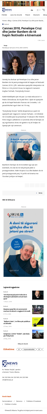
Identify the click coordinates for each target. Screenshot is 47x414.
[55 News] (7, 10)
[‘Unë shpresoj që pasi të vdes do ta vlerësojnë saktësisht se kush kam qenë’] (38, 295)
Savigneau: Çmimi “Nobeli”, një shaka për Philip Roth (16, 335)
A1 (39, 349)
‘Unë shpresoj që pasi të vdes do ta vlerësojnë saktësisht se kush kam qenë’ (15, 297)
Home (4, 21)
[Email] (8, 40)
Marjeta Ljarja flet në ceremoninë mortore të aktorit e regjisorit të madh (16, 310)
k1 (19, 349)
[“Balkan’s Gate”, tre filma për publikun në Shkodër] (38, 322)
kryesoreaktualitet (29, 349)
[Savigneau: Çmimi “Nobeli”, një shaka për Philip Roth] (38, 334)
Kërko (40, 193)
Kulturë (6, 24)
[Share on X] (3, 40)
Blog (9, 21)
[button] (28, 10)
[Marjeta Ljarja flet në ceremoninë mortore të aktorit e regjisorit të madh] (38, 309)
